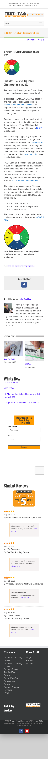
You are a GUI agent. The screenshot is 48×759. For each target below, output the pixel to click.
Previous (31, 40)
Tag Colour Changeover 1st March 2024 (23, 403)
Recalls (29, 660)
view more (15, 566)
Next (40, 40)
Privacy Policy (15, 721)
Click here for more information (26, 181)
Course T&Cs (38, 721)
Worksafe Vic (37, 142)
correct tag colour (31, 154)
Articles (29, 663)
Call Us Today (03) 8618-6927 (28, 5)
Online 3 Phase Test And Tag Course (11, 672)
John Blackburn (25, 299)
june (9, 266)
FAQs (6, 693)
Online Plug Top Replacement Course (11, 681)
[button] (6, 355)
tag (13, 266)
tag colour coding (21, 266)
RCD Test (28, 364)
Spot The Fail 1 (9, 359)
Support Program (11, 687)
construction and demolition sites (19, 105)
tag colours (31, 266)
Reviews (8, 690)
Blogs (28, 657)
